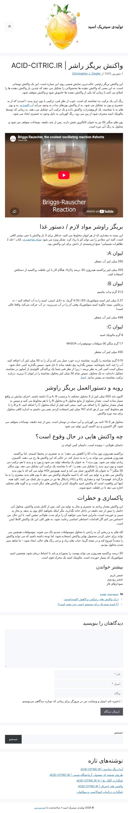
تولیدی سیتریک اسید (105, 26)
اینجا (83, 377)
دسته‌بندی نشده (109, 594)
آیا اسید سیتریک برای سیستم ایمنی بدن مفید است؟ (88, 604)
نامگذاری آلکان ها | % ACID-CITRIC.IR (99, 780)
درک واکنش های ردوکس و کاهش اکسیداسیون (91, 599)
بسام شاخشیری (32, 239)
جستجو (118, 732)
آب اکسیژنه (27, 105)
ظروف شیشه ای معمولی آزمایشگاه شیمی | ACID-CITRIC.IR (86, 775)
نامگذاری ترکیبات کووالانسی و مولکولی (100, 792)
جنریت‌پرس (40, 807)
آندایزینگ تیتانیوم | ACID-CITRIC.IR (101, 769)
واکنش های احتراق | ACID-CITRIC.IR (100, 786)
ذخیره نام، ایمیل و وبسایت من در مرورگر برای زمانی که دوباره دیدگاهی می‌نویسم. (71, 701)
